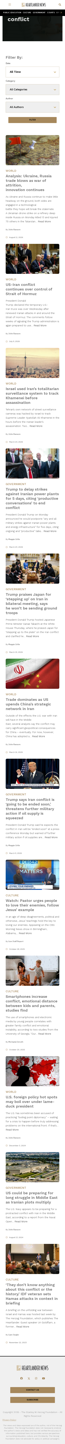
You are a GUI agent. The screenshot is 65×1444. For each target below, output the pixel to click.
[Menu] (10, 5)
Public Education (12, 13)
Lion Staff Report (16, 941)
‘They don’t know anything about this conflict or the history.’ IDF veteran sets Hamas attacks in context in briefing (32, 1294)
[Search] (60, 5)
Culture (27, 13)
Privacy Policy (9, 1419)
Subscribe (32, 1399)
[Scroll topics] (60, 13)
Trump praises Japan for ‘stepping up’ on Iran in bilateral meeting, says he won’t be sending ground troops (31, 603)
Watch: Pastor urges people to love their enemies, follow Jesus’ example (32, 905)
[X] (28, 1378)
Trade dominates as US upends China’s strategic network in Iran (28, 704)
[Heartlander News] (34, 5)
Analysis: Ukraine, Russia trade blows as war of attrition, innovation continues (29, 183)
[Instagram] (36, 1378)
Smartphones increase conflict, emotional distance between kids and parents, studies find (31, 1003)
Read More (44, 221)
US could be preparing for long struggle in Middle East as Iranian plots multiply (32, 1197)
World (11, 170)
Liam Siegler (13, 1335)
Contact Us (32, 1390)
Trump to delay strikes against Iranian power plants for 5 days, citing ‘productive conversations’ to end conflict (32, 498)
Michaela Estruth (15, 1042)
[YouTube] (43, 1378)
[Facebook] (21, 1378)
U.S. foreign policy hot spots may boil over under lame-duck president (31, 1101)
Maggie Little (14, 539)
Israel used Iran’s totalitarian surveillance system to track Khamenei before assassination (32, 396)
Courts (51, 13)
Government (39, 13)
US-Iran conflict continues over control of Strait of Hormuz (29, 289)
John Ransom (14, 229)
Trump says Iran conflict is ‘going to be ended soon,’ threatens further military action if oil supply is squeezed (30, 808)
